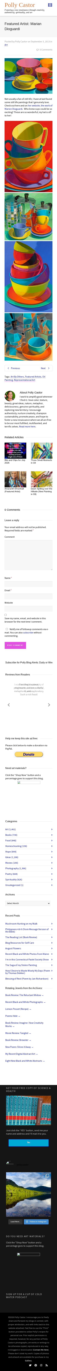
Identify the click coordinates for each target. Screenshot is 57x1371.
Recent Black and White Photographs (25, 1002)
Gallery (28, 1360)
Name (7, 578)
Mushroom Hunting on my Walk (21, 923)
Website (9, 602)
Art (6, 44)
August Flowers (13, 948)
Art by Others (17, 376)
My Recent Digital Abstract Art (21, 1053)
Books (11, 834)
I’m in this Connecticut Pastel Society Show (27, 959)
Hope (10, 851)
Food (10, 840)
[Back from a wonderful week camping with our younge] (28, 1194)
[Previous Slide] (8, 704)
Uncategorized (14, 885)
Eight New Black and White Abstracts (25, 1060)
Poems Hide (12, 1015)
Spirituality (13, 879)
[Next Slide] (49, 704)
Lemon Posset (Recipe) (18, 1009)
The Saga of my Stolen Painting (21, 965)
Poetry (11, 874)
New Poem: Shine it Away (19, 1047)
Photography (15, 868)
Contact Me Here (40, 1350)
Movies (11, 862)
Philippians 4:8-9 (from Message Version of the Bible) (27, 930)
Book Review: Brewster (18, 1040)
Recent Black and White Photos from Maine (27, 954)
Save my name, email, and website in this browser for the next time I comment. (25, 620)
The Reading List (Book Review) (21, 937)
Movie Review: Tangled (18, 1033)
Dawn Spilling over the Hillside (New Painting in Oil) (41, 491)
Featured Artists (33, 376)
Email (7, 590)
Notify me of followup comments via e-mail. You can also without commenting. (26, 632)
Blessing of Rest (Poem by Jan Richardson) (26, 978)
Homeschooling (16, 846)
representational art (24, 380)
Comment (10, 536)
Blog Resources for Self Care (19, 942)
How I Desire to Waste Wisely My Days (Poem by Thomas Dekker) (27, 972)
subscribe (28, 632)
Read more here (27, 426)
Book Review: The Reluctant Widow (24, 995)
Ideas (11, 857)
